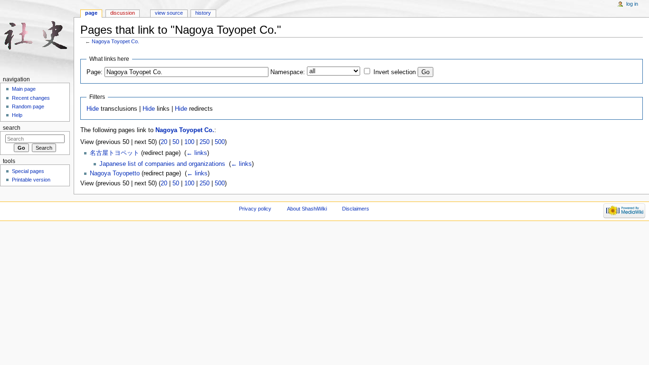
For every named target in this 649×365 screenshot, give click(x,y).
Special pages (28, 171)
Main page (24, 89)
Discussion (122, 13)
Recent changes (31, 98)
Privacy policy (255, 208)
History (203, 13)
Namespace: (287, 72)
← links (196, 153)
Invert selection (394, 72)
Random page (28, 106)
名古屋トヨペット (114, 153)
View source (169, 13)
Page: (94, 72)
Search (11, 128)
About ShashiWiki (307, 208)
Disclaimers (355, 208)
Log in (632, 4)
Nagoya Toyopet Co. (115, 41)
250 (205, 142)
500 (220, 142)
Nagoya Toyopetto (115, 173)
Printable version (31, 179)
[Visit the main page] (37, 37)
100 (189, 142)
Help (17, 115)
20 (164, 142)
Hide (92, 109)
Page (91, 13)
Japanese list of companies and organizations (162, 164)
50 (175, 142)
